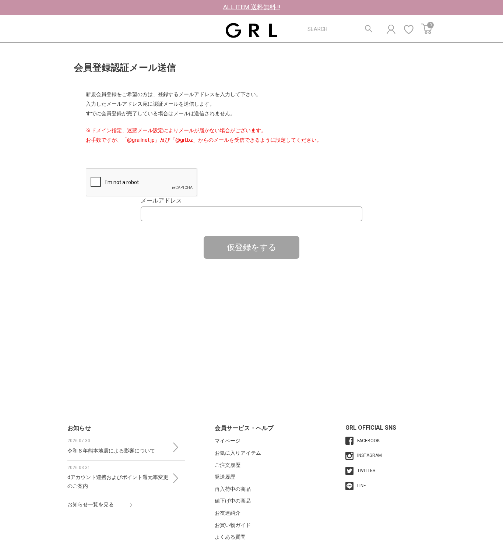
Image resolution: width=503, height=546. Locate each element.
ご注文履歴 (227, 465)
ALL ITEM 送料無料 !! (251, 7)
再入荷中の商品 (233, 489)
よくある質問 (230, 537)
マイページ (227, 441)
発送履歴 (225, 477)
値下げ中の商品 (233, 501)
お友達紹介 (227, 513)
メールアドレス (161, 200)
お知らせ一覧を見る (90, 504)
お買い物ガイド (233, 525)
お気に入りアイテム (238, 453)
